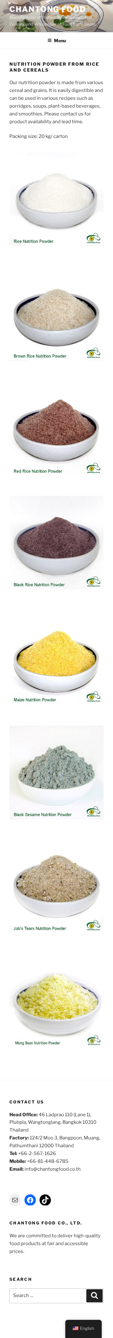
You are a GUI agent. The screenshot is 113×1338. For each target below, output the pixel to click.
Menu (60, 40)
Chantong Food (47, 9)
